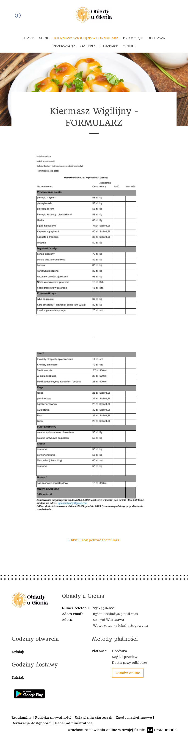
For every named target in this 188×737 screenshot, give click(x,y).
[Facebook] (18, 15)
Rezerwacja (64, 46)
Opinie (129, 46)
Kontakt (109, 46)
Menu (44, 38)
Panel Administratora (73, 723)
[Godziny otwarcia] (35, 651)
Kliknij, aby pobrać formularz (93, 540)
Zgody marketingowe (134, 717)
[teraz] (29, 652)
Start (28, 38)
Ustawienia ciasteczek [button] (94, 717)
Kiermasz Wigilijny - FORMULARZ (86, 38)
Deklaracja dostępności (32, 723)
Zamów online (128, 673)
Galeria (88, 46)
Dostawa (156, 38)
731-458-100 (103, 608)
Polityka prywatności (53, 717)
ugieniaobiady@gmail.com (115, 614)
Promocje (133, 38)
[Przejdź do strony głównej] (94, 15)
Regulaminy (22, 717)
